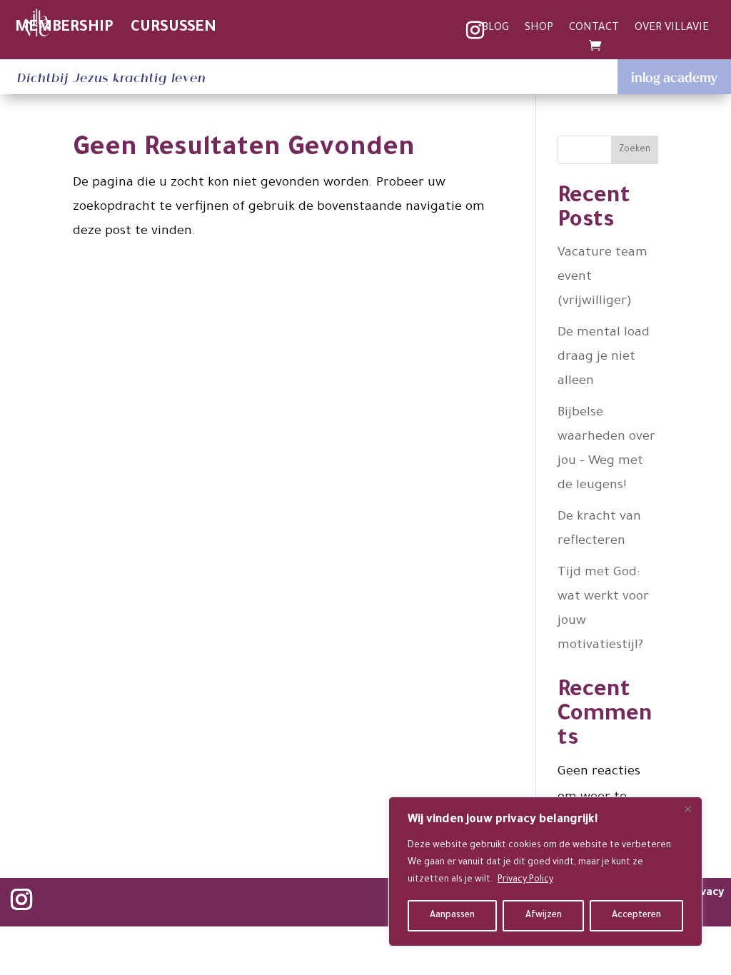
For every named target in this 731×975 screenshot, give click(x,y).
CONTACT (594, 29)
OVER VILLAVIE (672, 29)
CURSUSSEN (173, 28)
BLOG (495, 29)
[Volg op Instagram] (21, 899)
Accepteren (636, 916)
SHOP (539, 29)
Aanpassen (452, 916)
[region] (545, 871)
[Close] (687, 808)
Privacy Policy (525, 880)
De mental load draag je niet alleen (604, 357)
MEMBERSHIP (64, 28)
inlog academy (674, 77)
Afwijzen (543, 916)
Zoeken (634, 150)
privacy (705, 893)
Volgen (76, 901)
